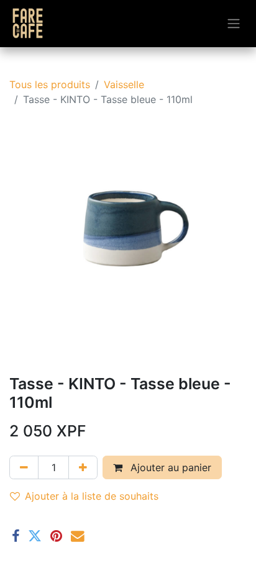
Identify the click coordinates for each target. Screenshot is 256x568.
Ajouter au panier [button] (169, 467)
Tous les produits (49, 84)
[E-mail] (78, 536)
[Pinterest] (56, 536)
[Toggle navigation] (234, 24)
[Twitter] (35, 536)
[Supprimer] (24, 467)
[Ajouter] (83, 467)
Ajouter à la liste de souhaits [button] (91, 496)
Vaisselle (124, 84)
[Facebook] (15, 536)
